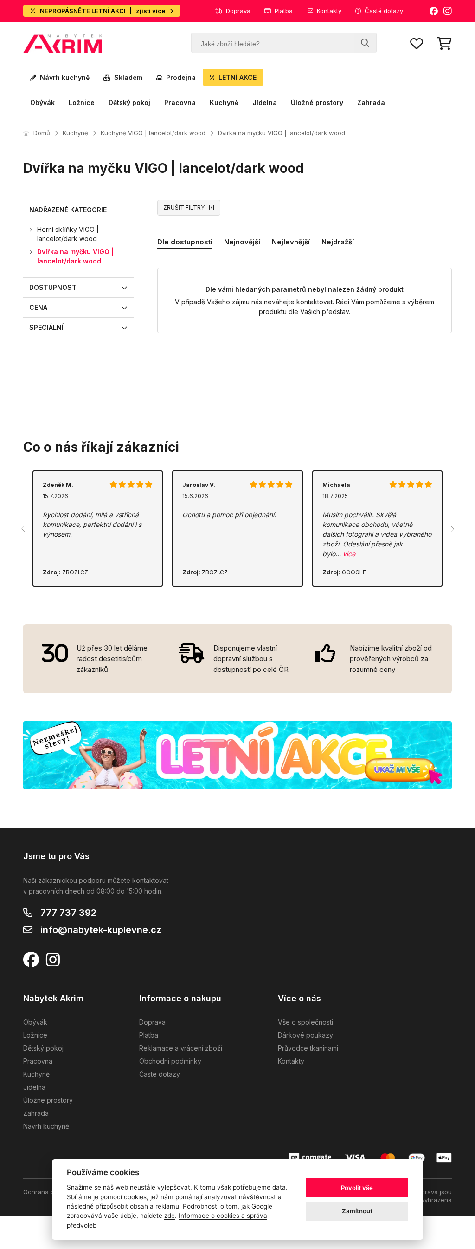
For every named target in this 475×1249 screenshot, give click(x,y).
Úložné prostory (317, 102)
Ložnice (82, 102)
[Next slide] (452, 528)
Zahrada (371, 102)
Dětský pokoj (129, 102)
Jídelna (264, 102)
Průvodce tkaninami (308, 1048)
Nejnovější (242, 241)
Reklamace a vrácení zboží (180, 1048)
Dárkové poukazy (305, 1035)
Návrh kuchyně (65, 77)
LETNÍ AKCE (237, 77)
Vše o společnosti (305, 1022)
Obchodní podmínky (170, 1061)
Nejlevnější (291, 241)
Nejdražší (337, 241)
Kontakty (329, 10)
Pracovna (180, 102)
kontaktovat (314, 302)
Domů (41, 133)
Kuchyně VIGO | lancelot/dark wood (153, 133)
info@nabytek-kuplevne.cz (100, 929)
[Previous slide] (23, 528)
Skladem (128, 77)
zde (169, 1215)
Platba (284, 10)
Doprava (238, 10)
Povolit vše (357, 1187)
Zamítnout (357, 1211)
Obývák (42, 102)
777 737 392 (68, 912)
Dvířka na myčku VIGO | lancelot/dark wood (281, 133)
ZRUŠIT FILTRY (184, 207)
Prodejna (181, 77)
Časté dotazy (384, 10)
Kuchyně (224, 102)
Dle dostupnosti (184, 241)
